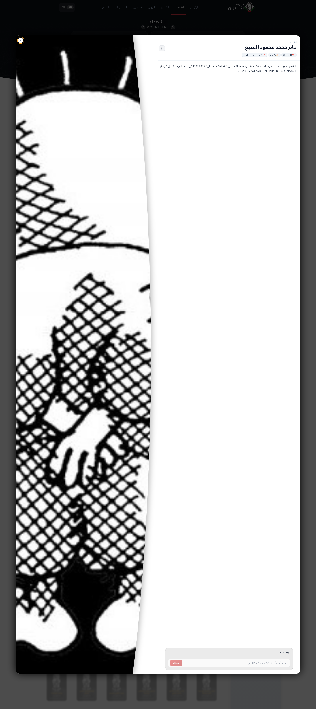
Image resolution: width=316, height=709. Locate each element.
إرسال (176, 663)
